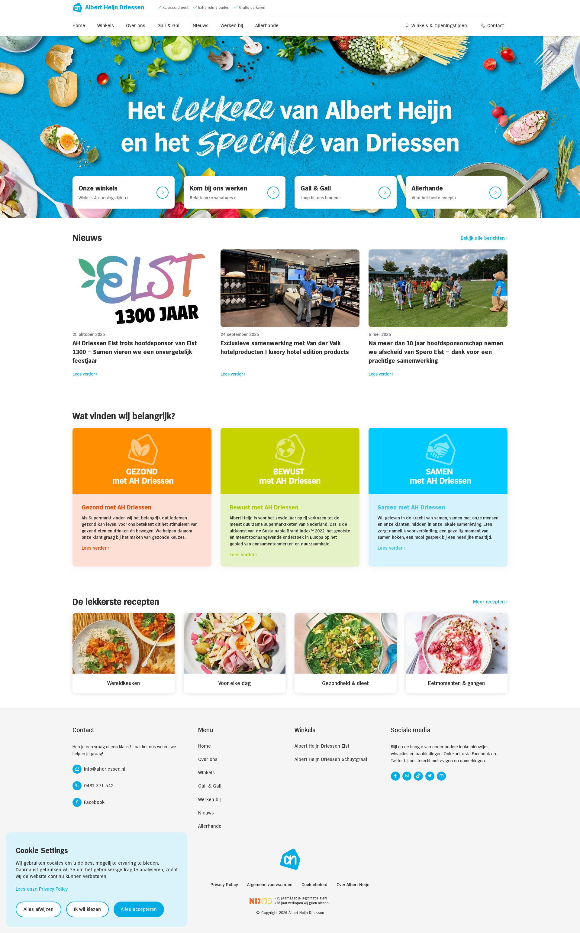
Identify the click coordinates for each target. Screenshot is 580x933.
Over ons (135, 25)
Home (78, 25)
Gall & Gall (169, 25)
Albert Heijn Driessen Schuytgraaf (331, 759)
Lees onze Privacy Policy (42, 889)
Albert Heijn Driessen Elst (322, 746)
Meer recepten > (490, 602)
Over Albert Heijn (353, 884)
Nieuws (200, 25)
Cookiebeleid (314, 884)
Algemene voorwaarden (269, 884)
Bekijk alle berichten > (484, 238)
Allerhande (267, 25)
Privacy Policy (224, 884)
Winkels (105, 25)
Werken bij (232, 25)
